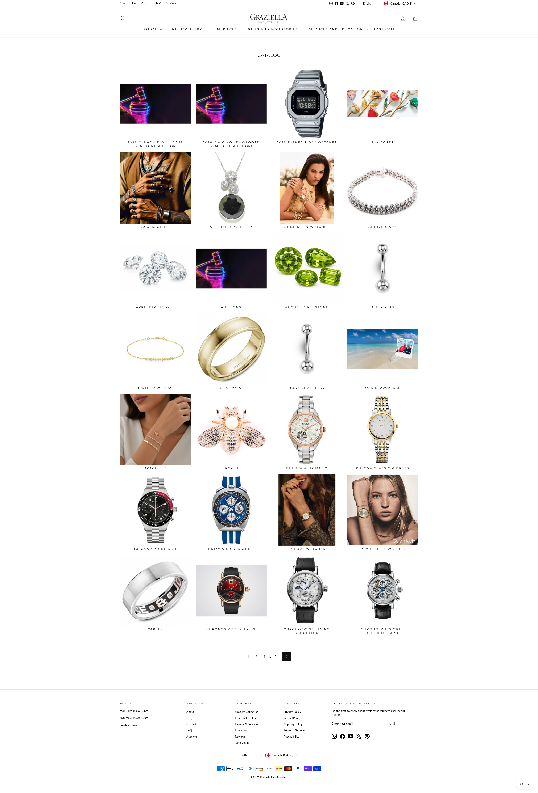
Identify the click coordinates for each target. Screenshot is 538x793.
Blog (134, 3)
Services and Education (337, 29)
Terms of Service (294, 730)
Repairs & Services (246, 724)
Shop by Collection (246, 711)
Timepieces (226, 29)
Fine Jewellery (185, 29)
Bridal (151, 29)
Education (241, 730)
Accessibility (291, 736)
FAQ (158, 3)
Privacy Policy (292, 711)
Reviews (240, 736)
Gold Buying (242, 742)
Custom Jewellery (246, 718)
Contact (146, 3)
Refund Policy (292, 718)
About (124, 3)
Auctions (171, 3)
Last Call (385, 29)
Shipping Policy (293, 724)
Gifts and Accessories (273, 29)
